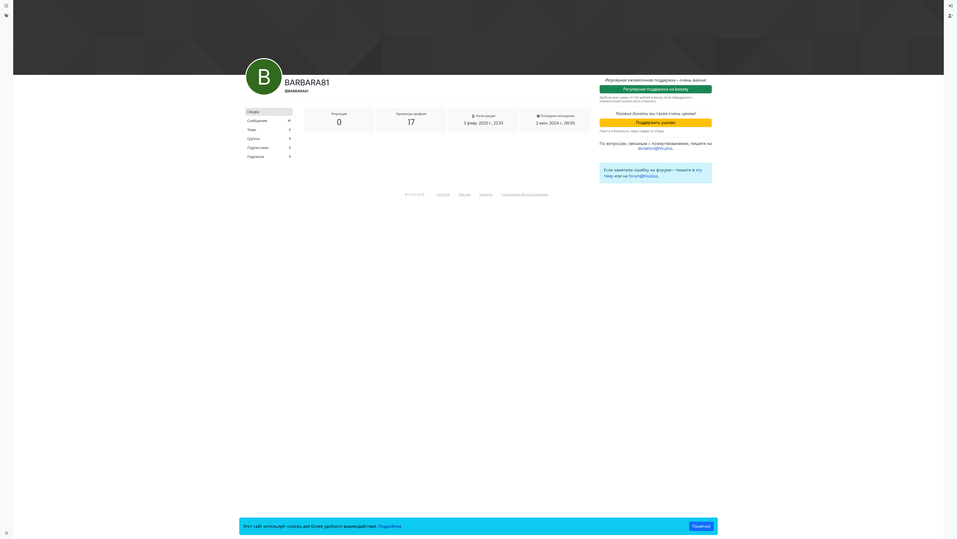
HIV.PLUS (443, 194)
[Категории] (6, 6)
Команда (485, 194)
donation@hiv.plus (655, 148)
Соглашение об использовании (524, 194)
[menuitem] (950, 6)
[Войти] (950, 6)
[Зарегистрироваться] (950, 16)
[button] (6, 533)
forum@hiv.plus (643, 175)
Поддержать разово (655, 122)
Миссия (465, 194)
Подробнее (389, 526)
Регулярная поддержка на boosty (655, 89)
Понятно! (701, 526)
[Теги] (6, 16)
